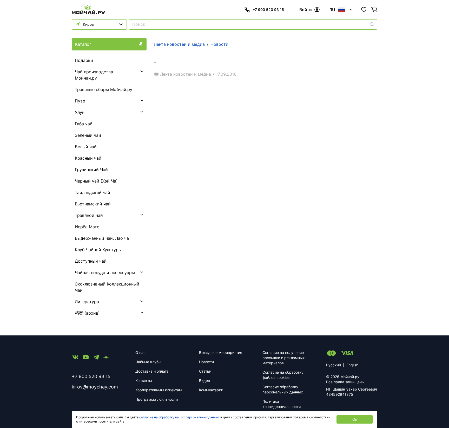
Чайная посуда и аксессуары (105, 272)
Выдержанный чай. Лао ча (102, 238)
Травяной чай (89, 215)
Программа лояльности (156, 399)
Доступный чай (91, 261)
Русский (333, 365)
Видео (204, 380)
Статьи (205, 371)
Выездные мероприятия (220, 352)
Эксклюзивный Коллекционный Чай (107, 287)
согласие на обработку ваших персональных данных (179, 417)
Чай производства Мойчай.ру (94, 75)
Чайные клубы (148, 362)
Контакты (143, 380)
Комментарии (211, 390)
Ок (354, 419)
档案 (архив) (87, 313)
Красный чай (88, 158)
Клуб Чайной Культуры (98, 249)
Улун (79, 112)
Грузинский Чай (91, 169)
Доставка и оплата (152, 371)
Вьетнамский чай (93, 203)
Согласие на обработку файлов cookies (282, 375)
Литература (87, 301)
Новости (206, 362)
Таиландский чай (92, 192)
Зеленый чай (88, 135)
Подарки (84, 60)
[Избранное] (364, 10)
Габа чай (84, 123)
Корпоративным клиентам (158, 390)
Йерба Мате (87, 226)
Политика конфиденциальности (281, 404)
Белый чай (86, 146)
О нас (140, 352)
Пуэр (80, 100)
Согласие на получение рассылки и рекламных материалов (283, 357)
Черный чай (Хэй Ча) (96, 181)
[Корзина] (374, 10)
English (352, 365)
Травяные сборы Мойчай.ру (103, 89)
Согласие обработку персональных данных (282, 389)
